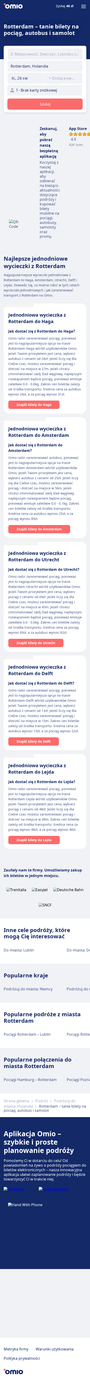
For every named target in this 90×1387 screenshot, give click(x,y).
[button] (26, 78)
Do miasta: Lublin (19, 950)
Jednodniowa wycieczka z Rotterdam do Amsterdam (38, 432)
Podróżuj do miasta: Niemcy (28, 989)
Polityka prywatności (22, 1358)
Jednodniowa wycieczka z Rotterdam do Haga (37, 318)
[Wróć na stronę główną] (13, 6)
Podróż (41, 1100)
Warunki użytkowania (55, 1349)
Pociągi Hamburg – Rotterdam (30, 1079)
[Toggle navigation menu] (83, 6)
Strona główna (16, 1100)
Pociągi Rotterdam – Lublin (27, 1034)
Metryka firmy (16, 1349)
